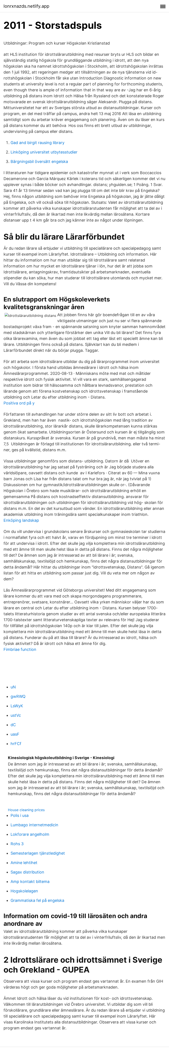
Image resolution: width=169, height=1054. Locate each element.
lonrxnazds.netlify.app (26, 6)
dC (13, 724)
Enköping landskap (21, 520)
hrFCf (16, 743)
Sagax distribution (27, 872)
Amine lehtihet (24, 862)
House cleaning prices (26, 810)
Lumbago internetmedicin (34, 825)
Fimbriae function (20, 649)
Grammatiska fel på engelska (37, 900)
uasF (15, 734)
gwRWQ (18, 696)
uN (13, 687)
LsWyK (17, 706)
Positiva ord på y (19, 403)
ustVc (16, 715)
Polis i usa (20, 815)
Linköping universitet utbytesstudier (44, 152)
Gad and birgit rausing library (37, 142)
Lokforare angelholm (30, 834)
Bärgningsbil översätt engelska (39, 161)
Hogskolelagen (24, 891)
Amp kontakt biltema (30, 881)
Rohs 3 (17, 843)
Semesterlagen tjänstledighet (38, 853)
